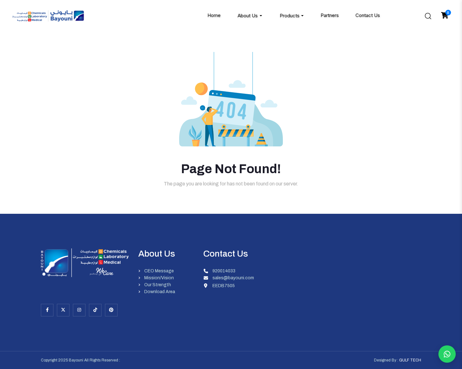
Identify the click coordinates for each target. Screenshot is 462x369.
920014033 (223, 271)
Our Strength (157, 285)
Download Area (159, 292)
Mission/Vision (159, 278)
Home (214, 16)
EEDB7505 (223, 285)
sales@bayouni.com (233, 278)
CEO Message (159, 271)
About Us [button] (248, 16)
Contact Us (367, 16)
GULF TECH (410, 360)
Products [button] (290, 16)
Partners (330, 16)
